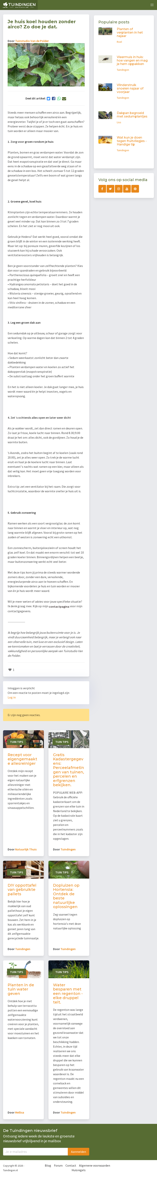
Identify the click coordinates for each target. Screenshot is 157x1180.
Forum (58, 1165)
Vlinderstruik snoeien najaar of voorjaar (130, 88)
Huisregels (79, 1170)
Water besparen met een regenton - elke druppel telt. (68, 993)
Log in (12, 697)
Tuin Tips (16, 742)
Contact (70, 1165)
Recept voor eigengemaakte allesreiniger (22, 759)
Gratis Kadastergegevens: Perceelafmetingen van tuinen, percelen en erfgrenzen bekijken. (68, 769)
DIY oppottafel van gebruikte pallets (22, 889)
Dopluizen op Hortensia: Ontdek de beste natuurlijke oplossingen (66, 896)
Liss (119, 122)
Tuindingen (68, 849)
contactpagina (59, 606)
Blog (48, 1165)
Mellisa (19, 1112)
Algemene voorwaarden (94, 1165)
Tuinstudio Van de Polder (32, 41)
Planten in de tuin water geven (21, 989)
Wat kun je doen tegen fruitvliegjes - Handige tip (132, 141)
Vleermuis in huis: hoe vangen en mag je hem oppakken (132, 60)
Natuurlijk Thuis (26, 849)
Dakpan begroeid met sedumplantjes (132, 114)
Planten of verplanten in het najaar (130, 32)
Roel (119, 41)
